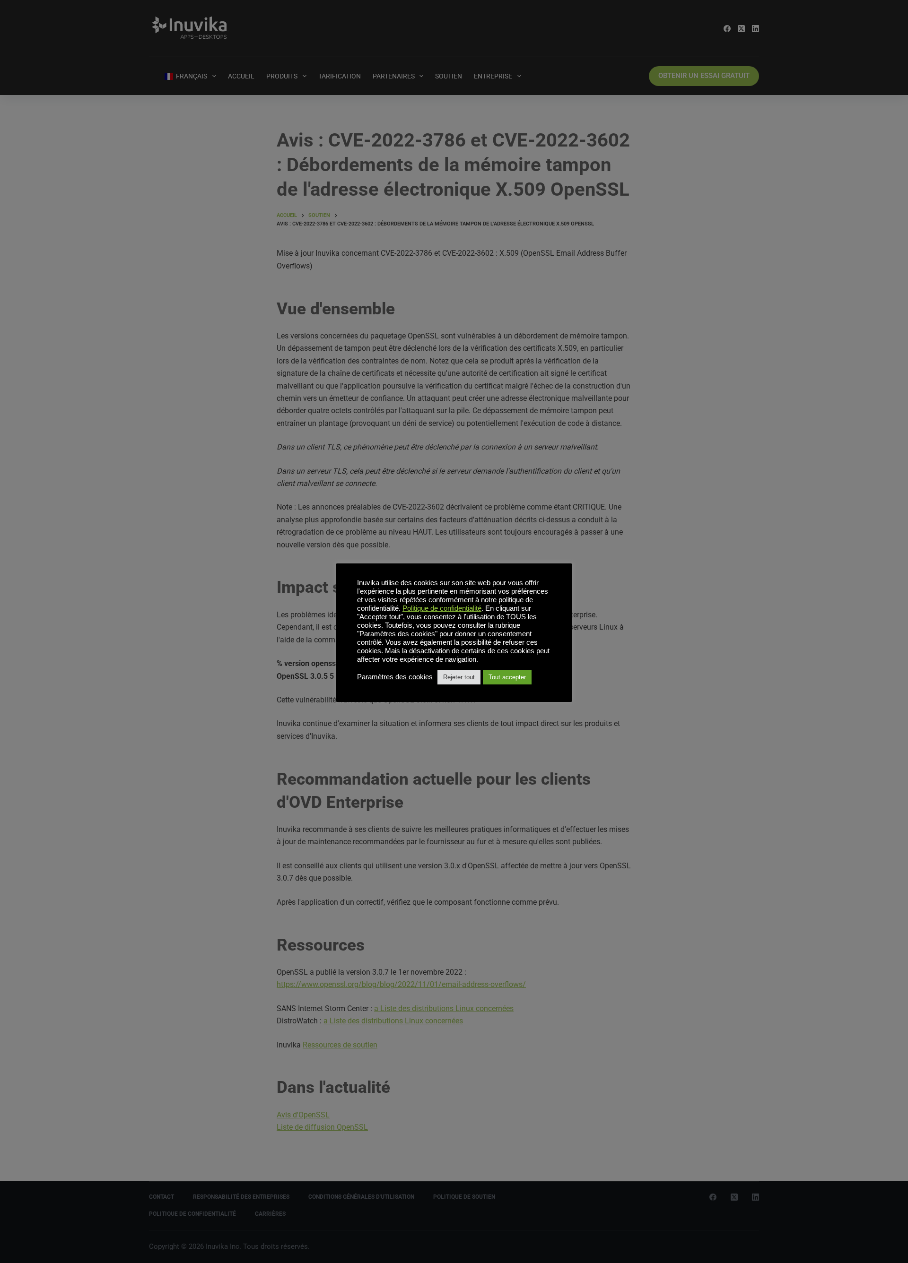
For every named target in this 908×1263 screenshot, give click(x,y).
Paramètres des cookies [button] (395, 677)
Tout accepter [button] (507, 677)
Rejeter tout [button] (459, 677)
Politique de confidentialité (441, 608)
